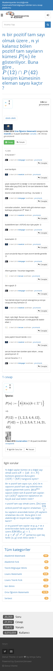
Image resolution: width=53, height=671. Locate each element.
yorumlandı (38, 160)
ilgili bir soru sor (15, 449)
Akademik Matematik (15, 555)
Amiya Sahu (35, 656)
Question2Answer (23, 661)
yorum (22, 142)
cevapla (43, 163)
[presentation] (4, 34)
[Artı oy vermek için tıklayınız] (5, 102)
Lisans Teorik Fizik (13, 580)
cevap (10, 142)
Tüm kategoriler (17, 549)
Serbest (8, 598)
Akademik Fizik (12, 561)
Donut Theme (9, 656)
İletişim (5, 644)
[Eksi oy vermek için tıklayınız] (5, 105)
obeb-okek (10, 118)
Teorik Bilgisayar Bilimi (16, 568)
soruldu (33, 134)
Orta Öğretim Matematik (25, 131)
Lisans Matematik (13, 574)
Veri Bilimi (10, 586)
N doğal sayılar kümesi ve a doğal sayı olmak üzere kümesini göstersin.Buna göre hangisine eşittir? (24, 474)
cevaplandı (9, 443)
